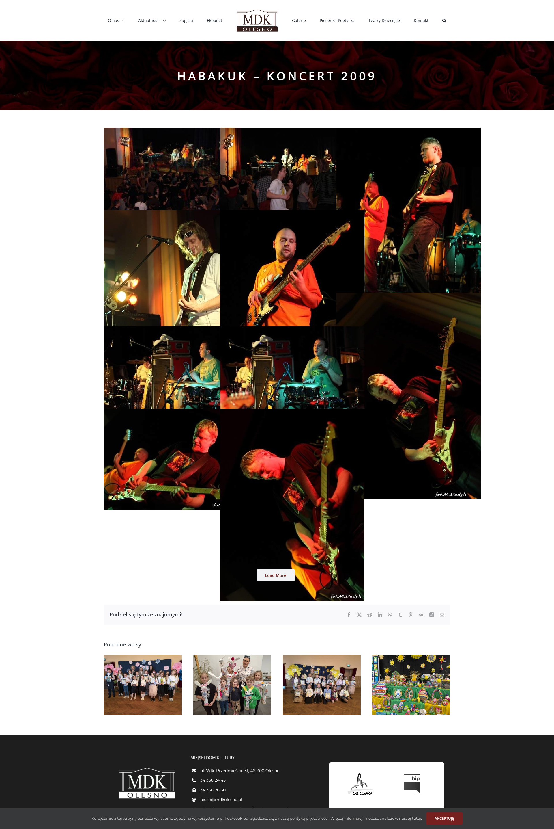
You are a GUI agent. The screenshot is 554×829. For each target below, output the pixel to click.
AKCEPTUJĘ (444, 818)
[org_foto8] (292, 329)
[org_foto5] (292, 213)
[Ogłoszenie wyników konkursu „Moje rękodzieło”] (322, 685)
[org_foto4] (176, 213)
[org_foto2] (292, 131)
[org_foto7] (176, 329)
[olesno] (361, 772)
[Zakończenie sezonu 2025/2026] (232, 685)
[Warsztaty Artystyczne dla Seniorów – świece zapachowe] (411, 685)
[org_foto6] (408, 296)
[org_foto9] (176, 412)
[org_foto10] (292, 412)
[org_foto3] (408, 131)
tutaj (416, 818)
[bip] (413, 772)
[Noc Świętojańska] (143, 685)
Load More (275, 575)
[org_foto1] (176, 131)
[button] (411, 20)
